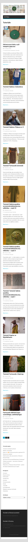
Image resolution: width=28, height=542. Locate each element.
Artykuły (5, 473)
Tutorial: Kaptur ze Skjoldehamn (9, 336)
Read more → (6, 64)
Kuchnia (5, 480)
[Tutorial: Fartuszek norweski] (14, 155)
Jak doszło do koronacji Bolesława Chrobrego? (13, 459)
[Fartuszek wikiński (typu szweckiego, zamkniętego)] (14, 402)
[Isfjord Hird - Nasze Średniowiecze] (14, 9)
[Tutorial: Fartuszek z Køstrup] (14, 364)
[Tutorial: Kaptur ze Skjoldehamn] (14, 325)
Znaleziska (5, 491)
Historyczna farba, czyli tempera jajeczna (11, 45)
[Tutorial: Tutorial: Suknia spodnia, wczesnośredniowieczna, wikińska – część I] (14, 281)
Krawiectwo (6, 90)
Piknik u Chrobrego (7, 450)
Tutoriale (17, 50)
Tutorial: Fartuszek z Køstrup (13, 374)
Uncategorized (6, 487)
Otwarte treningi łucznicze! (9, 448)
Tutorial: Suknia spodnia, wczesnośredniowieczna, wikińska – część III (11, 206)
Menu (7, 17)
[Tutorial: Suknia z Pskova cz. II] (14, 117)
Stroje (11, 131)
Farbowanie (12, 50)
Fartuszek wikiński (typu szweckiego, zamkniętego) (12, 413)
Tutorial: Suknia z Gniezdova (13, 87)
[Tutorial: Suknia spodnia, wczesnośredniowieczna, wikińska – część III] (14, 194)
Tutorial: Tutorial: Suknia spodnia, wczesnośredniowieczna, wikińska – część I (11, 294)
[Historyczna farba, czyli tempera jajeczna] (14, 34)
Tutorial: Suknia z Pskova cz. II (13, 127)
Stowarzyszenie (6, 482)
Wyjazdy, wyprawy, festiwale (9, 489)
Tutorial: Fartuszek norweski (13, 165)
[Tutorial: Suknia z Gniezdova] (14, 76)
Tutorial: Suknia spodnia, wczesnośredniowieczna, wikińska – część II (11, 248)
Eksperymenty (7, 50)
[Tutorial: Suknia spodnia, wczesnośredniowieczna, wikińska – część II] (14, 236)
